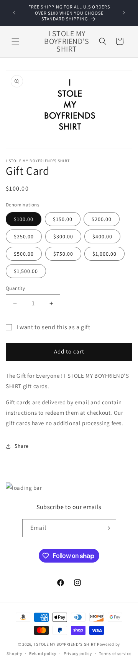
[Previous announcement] (14, 12)
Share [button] (22, 445)
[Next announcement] (123, 12)
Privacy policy (78, 653)
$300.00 (63, 236)
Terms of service (115, 653)
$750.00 (63, 253)
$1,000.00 (104, 253)
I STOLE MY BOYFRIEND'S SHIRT (65, 644)
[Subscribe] (107, 528)
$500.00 (24, 253)
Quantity (15, 288)
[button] (15, 41)
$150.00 (62, 219)
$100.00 (23, 219)
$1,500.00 (26, 271)
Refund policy (42, 653)
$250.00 (24, 236)
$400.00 (102, 236)
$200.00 (102, 219)
